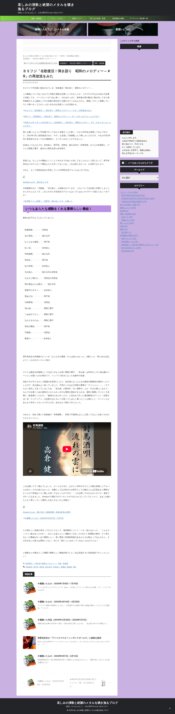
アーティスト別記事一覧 (139, 18)
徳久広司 (48, 567)
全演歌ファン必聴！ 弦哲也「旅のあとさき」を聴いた (49, 201)
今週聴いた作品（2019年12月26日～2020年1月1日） (63, 619)
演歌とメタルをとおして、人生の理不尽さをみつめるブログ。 (87, 706)
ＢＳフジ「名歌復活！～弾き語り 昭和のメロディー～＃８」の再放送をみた (58, 110)
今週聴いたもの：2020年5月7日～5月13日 (58, 656)
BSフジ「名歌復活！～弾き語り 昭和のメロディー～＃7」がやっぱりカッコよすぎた (62, 116)
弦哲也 (41, 567)
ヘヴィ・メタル (57, 18)
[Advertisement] (139, 90)
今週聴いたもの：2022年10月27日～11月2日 (44, 518)
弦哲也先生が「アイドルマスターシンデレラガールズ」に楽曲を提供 (69, 638)
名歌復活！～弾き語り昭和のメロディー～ (41, 563)
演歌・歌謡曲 (36, 18)
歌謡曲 (69, 567)
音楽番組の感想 (118, 18)
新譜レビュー (77, 18)
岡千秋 (35, 567)
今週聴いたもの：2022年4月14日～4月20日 (59, 601)
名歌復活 (29, 567)
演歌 (74, 567)
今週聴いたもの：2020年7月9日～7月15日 (58, 583)
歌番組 (63, 567)
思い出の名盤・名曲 (97, 18)
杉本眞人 (56, 567)
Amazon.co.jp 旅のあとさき (36, 182)
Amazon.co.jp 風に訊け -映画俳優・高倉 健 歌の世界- (47, 512)
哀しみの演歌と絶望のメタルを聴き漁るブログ (87, 702)
